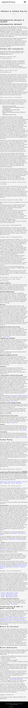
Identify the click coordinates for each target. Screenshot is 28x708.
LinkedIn (3, 595)
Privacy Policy (6, 336)
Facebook (3, 592)
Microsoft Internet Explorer (14, 481)
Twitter (2, 594)
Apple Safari (19, 483)
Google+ (3, 596)
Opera (13, 483)
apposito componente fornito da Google (13, 539)
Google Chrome (7, 483)
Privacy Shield (9, 620)
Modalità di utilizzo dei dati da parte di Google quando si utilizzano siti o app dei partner (13, 567)
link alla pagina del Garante (15, 679)
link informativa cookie (12, 592)
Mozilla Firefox (3, 481)
